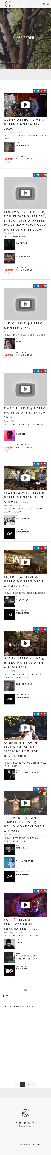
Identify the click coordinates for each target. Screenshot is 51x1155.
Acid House (19, 135)
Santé (20, 942)
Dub (25, 677)
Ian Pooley (23, 256)
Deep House (32, 135)
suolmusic (23, 532)
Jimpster (21, 848)
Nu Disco (40, 335)
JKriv (19, 341)
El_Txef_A (22, 599)
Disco (31, 335)
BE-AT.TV (21, 969)
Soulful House (11, 841)
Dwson (20, 434)
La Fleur (21, 243)
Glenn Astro (24, 145)
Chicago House (34, 509)
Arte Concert (25, 158)
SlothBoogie (24, 518)
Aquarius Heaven (27, 772)
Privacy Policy (25, 1126)
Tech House (11, 766)
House (8, 135)
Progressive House (36, 424)
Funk (23, 841)
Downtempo (33, 674)
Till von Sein (24, 861)
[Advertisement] (25, 1046)
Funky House (19, 335)
